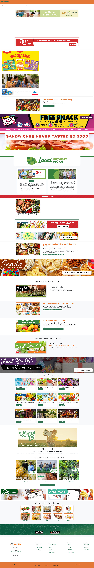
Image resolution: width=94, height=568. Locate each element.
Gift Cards (70, 549)
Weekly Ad (27, 1)
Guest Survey (71, 552)
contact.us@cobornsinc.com (15, 551)
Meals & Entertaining (12, 5)
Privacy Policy (37, 565)
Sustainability (86, 549)
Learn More (62, 421)
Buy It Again (21, 1)
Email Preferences (52, 552)
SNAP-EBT (38, 549)
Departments (3, 5)
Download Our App (39, 550)
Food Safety (86, 545)
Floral (35, 5)
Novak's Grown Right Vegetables (69, 481)
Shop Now (32, 180)
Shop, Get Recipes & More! (48, 105)
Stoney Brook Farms (26, 481)
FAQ (36, 545)
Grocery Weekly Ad (53, 544)
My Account (38, 544)
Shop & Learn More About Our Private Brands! (52, 309)
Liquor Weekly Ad (52, 545)
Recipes (20, 5)
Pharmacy (25, 5)
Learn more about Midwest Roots (47, 484)
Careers (46, 5)
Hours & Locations (53, 5)
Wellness (30, 5)
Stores (69, 544)
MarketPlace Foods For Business (55, 550)
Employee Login (56, 565)
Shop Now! (19, 405)
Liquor (16, 1)
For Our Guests (40, 5)
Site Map (46, 565)
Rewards (38, 1)
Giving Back (86, 544)
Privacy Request (39, 547)
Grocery (12, 1)
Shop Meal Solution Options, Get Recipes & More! (53, 254)
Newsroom (86, 547)
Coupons (33, 1)
